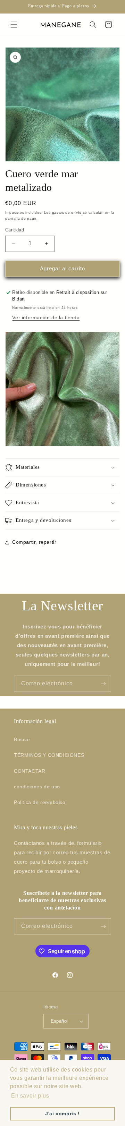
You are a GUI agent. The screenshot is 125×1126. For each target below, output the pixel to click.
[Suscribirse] (103, 684)
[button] (14, 24)
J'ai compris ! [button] (62, 1113)
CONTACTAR (29, 771)
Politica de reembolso (40, 802)
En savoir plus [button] (30, 1096)
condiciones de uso (37, 786)
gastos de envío (67, 212)
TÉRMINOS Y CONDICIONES (49, 755)
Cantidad (14, 229)
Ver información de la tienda (46, 317)
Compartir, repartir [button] (34, 542)
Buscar (22, 739)
